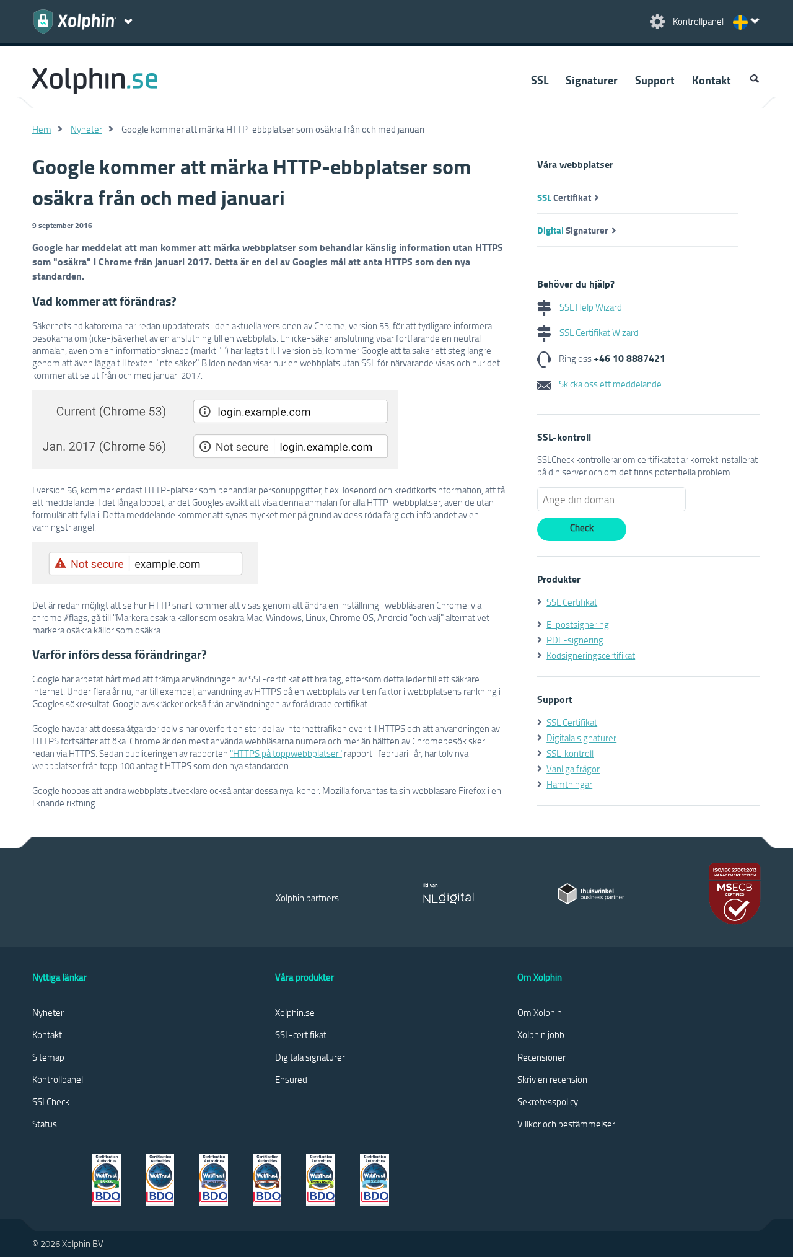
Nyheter (86, 129)
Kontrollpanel (57, 1079)
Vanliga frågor (573, 768)
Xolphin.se (295, 1012)
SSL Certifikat (571, 602)
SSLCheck (50, 1101)
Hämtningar (569, 784)
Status (44, 1124)
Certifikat (564, 197)
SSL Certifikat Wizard (598, 332)
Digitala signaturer (581, 737)
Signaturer (592, 80)
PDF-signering (574, 639)
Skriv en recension (552, 1079)
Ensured (291, 1079)
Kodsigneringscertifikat (590, 655)
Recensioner (541, 1057)
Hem (41, 129)
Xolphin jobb (540, 1034)
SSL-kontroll (570, 753)
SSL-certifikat (300, 1034)
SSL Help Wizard (590, 307)
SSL (539, 80)
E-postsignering (577, 624)
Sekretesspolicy (547, 1101)
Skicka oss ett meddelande (609, 383)
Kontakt (711, 80)
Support (655, 80)
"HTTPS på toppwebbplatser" (286, 753)
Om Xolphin (539, 1012)
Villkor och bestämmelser (566, 1124)
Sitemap (48, 1057)
